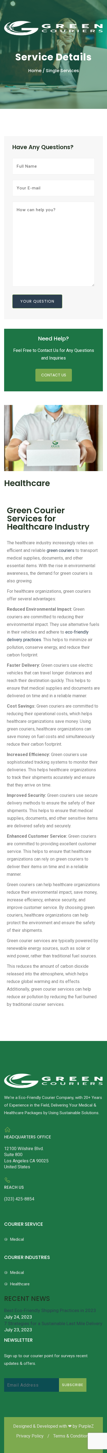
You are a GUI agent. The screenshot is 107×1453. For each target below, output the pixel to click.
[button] (9, 28)
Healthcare (19, 1284)
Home (35, 70)
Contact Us (53, 375)
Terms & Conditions (72, 1436)
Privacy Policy (30, 1436)
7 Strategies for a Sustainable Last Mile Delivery (53, 1323)
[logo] (53, 21)
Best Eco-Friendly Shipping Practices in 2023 (50, 1310)
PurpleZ (86, 1426)
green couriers (60, 550)
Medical (16, 1239)
